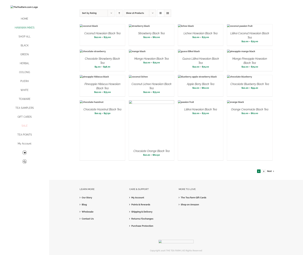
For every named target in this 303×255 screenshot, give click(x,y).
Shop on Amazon (190, 204)
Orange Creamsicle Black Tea (249, 109)
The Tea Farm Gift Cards (193, 197)
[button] (24, 161)
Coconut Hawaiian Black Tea (102, 33)
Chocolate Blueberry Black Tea (249, 84)
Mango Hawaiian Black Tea (151, 58)
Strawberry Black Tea (151, 33)
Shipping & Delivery (141, 211)
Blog (84, 204)
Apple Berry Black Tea (200, 84)
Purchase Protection (142, 226)
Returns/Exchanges (142, 218)
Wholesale (87, 211)
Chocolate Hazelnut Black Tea (102, 109)
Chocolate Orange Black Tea (151, 151)
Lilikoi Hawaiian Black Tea (200, 109)
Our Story (87, 197)
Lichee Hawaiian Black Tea (201, 33)
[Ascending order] (119, 13)
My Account (137, 197)
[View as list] (167, 13)
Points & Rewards (140, 204)
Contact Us (88, 218)
